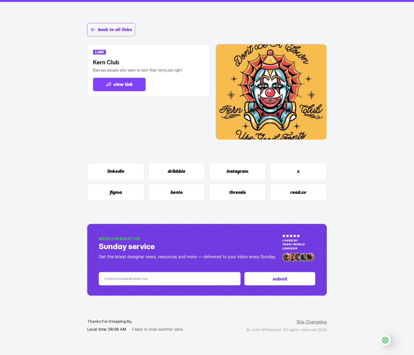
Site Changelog (312, 321)
